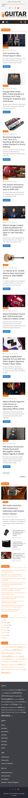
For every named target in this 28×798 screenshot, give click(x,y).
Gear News (5, 47)
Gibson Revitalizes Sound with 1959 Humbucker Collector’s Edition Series (14, 316)
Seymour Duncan (9, 667)
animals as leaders (5, 647)
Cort (16, 647)
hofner (17, 656)
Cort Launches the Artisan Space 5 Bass (12, 54)
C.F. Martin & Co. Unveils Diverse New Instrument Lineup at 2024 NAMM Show (13, 274)
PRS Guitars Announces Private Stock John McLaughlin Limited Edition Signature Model (13, 450)
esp (16, 653)
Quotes (3, 638)
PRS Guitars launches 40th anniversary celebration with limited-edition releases (13, 509)
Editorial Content (5, 776)
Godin (14, 656)
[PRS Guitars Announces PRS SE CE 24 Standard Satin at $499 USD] (14, 171)
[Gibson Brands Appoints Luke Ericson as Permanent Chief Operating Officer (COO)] (14, 388)
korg (11, 659)
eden (11, 650)
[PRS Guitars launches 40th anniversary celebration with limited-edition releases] (14, 493)
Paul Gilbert (20, 661)
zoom (11, 673)
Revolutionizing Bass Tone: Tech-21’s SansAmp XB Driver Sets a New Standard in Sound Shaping (14, 142)
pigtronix (8, 664)
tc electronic (8, 669)
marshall (21, 659)
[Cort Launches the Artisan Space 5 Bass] (14, 40)
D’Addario (7, 650)
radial (20, 664)
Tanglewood (22, 667)
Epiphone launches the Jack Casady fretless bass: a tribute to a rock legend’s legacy (19, 556)
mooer (6, 661)
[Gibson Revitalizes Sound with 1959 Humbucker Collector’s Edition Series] (14, 301)
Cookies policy (5, 757)
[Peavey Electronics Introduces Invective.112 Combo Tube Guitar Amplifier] (6, 545)
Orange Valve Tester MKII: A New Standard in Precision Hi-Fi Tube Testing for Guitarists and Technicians (14, 96)
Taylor (3, 669)
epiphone (12, 653)
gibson (10, 656)
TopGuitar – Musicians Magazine (9, 782)
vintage (23, 669)
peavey (3, 664)
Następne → (23, 476)
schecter (3, 667)
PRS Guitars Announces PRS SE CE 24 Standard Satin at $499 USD (13, 187)
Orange (14, 661)
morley (10, 661)
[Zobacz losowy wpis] (25, 22)
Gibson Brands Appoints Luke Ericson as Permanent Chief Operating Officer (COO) (13, 405)
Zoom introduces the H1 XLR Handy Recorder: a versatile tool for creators (19, 533)
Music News (4, 630)
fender (20, 653)
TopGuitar (14, 50)
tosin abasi (18, 669)
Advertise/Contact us (6, 772)
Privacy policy (5, 760)
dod (24, 647)
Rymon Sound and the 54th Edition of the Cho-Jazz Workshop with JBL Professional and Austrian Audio (13, 584)
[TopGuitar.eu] (3, 22)
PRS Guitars (14, 664)
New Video (4, 635)
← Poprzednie (5, 473)
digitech (20, 647)
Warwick (5, 672)
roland (24, 664)
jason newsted (5, 659)
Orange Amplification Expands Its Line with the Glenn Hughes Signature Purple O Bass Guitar (14, 360)
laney (14, 659)
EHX (14, 650)
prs (11, 664)
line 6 (16, 659)
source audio (16, 667)
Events (3, 620)
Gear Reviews (4, 625)
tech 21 (14, 669)
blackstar (11, 647)
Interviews (4, 627)
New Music (4, 633)
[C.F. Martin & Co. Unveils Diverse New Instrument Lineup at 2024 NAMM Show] (14, 258)
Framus (4, 656)
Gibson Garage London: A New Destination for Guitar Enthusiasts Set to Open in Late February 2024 (14, 230)
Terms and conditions (7, 763)
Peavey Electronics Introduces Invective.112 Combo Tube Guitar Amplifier (19, 544)
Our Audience (4, 779)
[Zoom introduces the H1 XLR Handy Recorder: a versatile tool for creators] (6, 534)
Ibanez (21, 656)
